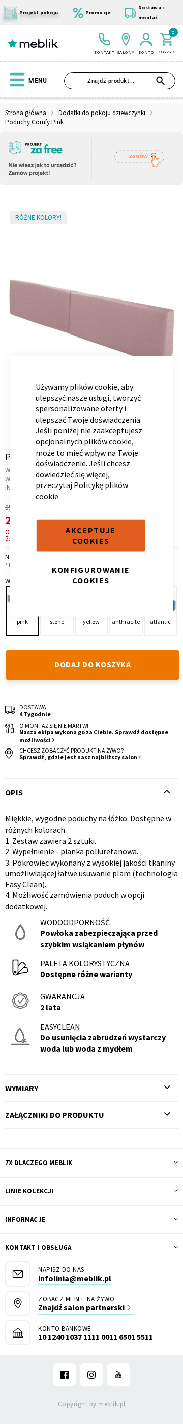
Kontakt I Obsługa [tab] (38, 1247)
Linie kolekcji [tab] (29, 1191)
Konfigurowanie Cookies (91, 574)
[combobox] (119, 80)
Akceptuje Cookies (90, 535)
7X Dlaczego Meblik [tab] (39, 1162)
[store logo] (33, 43)
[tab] (91, 1088)
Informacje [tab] (25, 1219)
